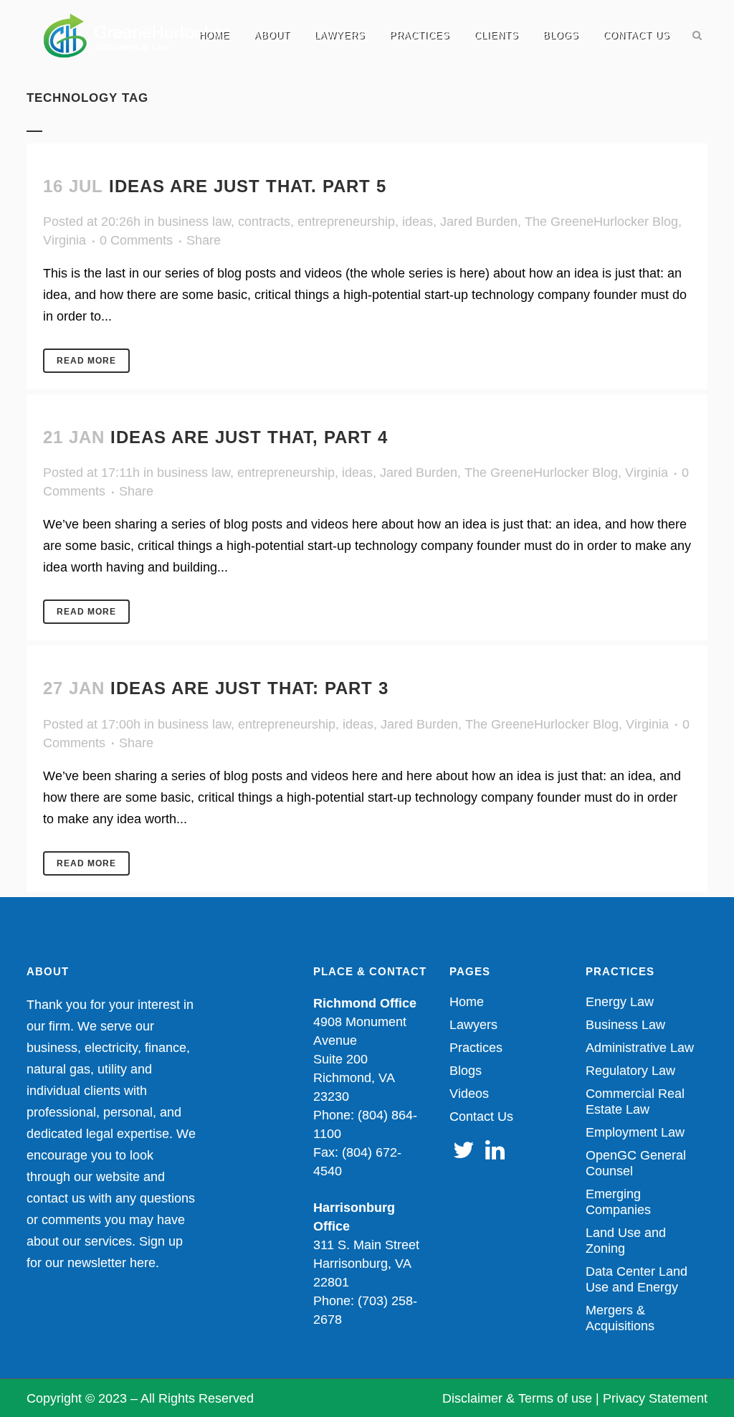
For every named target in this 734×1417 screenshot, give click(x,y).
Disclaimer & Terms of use (517, 1398)
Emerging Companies (618, 1202)
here (143, 1263)
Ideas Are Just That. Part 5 (247, 186)
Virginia (64, 240)
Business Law (625, 1025)
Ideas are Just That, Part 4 (249, 437)
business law (194, 221)
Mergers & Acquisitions (620, 1318)
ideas (417, 221)
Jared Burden (479, 221)
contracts (264, 221)
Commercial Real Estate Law (635, 1101)
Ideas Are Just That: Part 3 (249, 688)
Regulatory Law (630, 1070)
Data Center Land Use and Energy (636, 1279)
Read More (86, 361)
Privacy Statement (655, 1398)
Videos (469, 1093)
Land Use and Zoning (626, 1241)
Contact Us (481, 1116)
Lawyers (473, 1025)
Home (466, 1002)
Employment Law (635, 1132)
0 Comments (136, 240)
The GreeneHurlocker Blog (601, 221)
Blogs (465, 1070)
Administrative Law (640, 1048)
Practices (475, 1048)
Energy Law (620, 1002)
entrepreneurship (346, 221)
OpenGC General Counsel (636, 1163)
